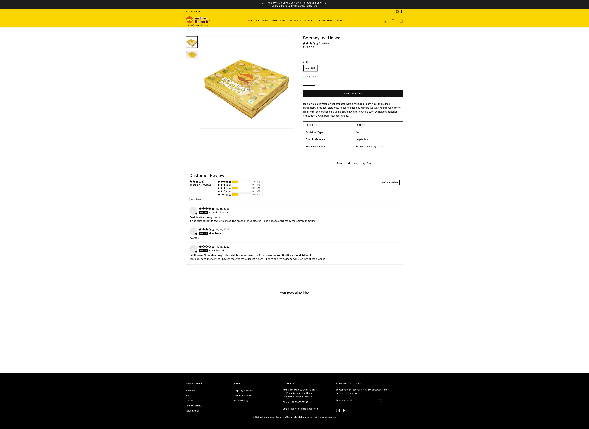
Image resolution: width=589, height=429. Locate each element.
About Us (190, 390)
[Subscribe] (380, 401)
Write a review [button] (390, 182)
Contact (310, 20)
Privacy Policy (241, 400)
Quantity (309, 77)
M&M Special (278, 20)
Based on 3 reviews (200, 184)
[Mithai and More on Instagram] (338, 410)
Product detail (193, 11)
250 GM (310, 68)
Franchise (295, 20)
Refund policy (192, 411)
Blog (188, 395)
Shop (249, 20)
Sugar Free (262, 20)
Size (306, 62)
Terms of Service (194, 405)
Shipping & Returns (243, 390)
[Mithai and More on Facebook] (344, 410)
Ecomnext (331, 417)
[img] (207, 208)
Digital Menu (326, 20)
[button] (311, 43)
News (340, 20)
